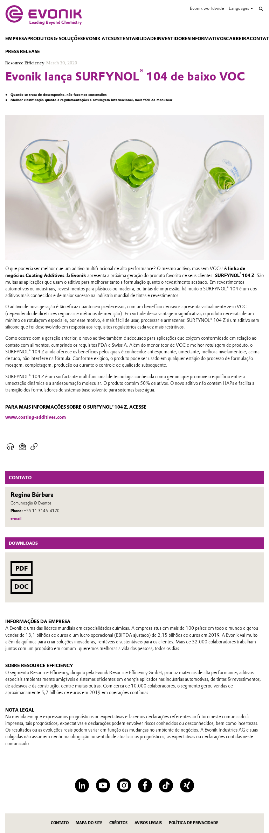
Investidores (173, 38)
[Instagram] (124, 785)
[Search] (261, 9)
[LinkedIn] (82, 785)
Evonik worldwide (207, 8)
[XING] (187, 785)
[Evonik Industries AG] (43, 15)
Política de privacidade (193, 823)
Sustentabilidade (134, 38)
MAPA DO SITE (89, 823)
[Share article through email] (22, 446)
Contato (60, 823)
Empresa (16, 38)
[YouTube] (103, 785)
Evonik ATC (97, 38)
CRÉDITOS (118, 823)
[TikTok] (166, 785)
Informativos (208, 38)
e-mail (16, 518)
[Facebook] (145, 785)
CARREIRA (238, 38)
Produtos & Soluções (55, 38)
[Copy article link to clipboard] (34, 446)
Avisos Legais (148, 823)
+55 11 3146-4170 (42, 511)
